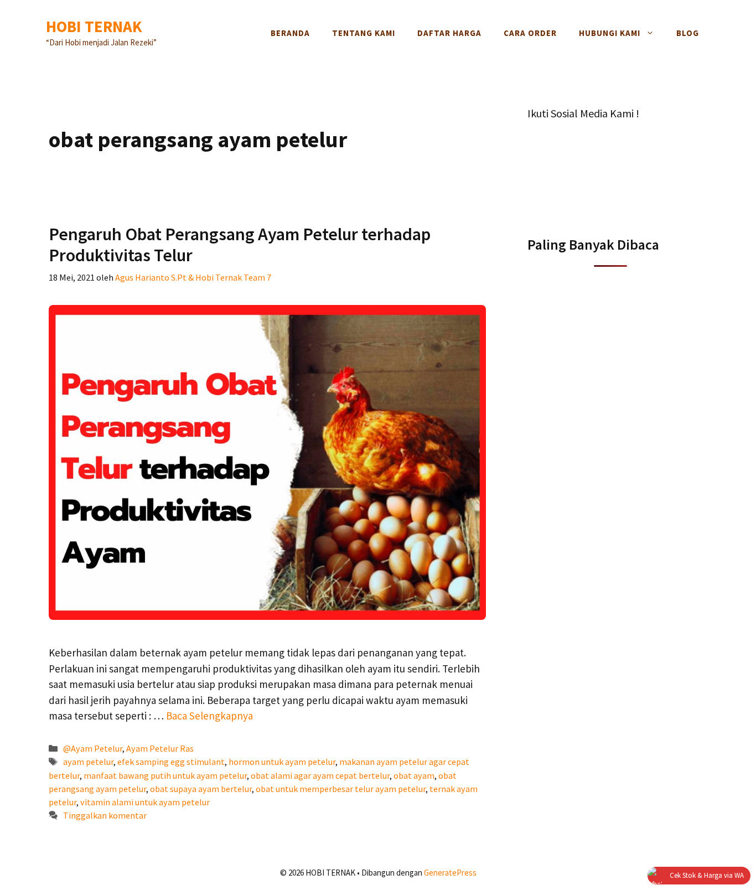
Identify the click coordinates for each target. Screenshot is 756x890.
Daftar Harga (449, 33)
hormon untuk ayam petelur (282, 761)
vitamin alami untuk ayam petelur (145, 802)
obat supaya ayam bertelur (201, 788)
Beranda (290, 33)
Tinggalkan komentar (105, 815)
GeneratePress (450, 872)
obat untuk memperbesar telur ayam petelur (341, 788)
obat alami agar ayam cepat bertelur (320, 775)
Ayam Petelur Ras (160, 748)
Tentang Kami (363, 33)
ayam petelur (88, 761)
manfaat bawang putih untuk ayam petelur (165, 775)
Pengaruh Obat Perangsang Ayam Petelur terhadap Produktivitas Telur (240, 244)
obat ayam (413, 775)
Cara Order (530, 33)
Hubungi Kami (609, 33)
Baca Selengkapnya (209, 715)
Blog (687, 33)
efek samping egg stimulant (171, 761)
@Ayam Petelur (92, 748)
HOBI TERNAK (94, 26)
